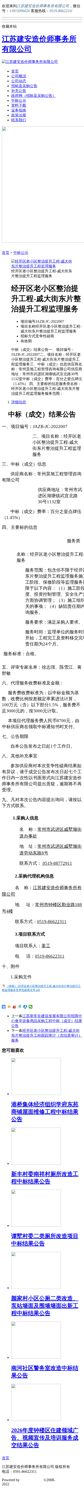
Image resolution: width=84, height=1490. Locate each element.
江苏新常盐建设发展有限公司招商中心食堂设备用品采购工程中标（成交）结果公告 (46, 1021)
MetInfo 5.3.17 (32, 1480)
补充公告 (18, 91)
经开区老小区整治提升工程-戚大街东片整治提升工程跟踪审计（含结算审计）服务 (46, 1035)
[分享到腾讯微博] (20, 1007)
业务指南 (18, 110)
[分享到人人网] (25, 1007)
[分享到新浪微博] (15, 1007)
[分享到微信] (31, 1007)
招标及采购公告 (24, 86)
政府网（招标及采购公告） (33, 96)
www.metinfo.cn (22, 1484)
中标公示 (18, 100)
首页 (15, 71)
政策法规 (18, 115)
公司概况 (18, 76)
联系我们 (18, 120)
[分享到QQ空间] (9, 1007)
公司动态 (18, 81)
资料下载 (18, 105)
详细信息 (18, 402)
